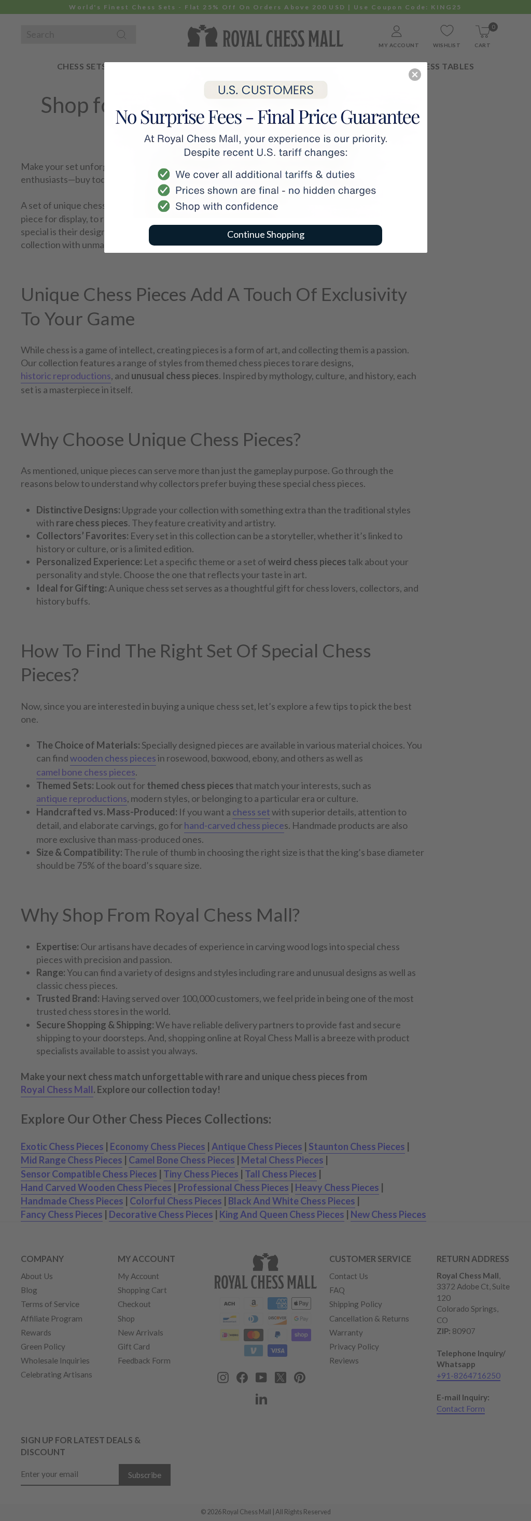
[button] (415, 74)
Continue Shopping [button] (265, 234)
